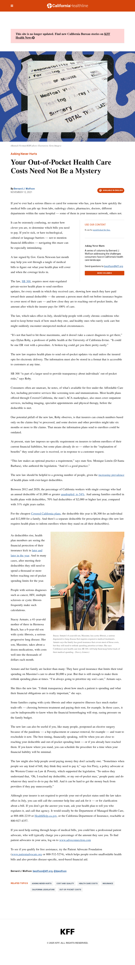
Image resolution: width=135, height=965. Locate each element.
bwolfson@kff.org (113, 266)
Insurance (108, 883)
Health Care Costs (88, 883)
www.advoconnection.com (75, 840)
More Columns (104, 273)
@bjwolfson (60, 871)
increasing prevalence (111, 475)
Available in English (113, 190)
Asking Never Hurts (95, 245)
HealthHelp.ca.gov (46, 816)
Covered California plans (46, 513)
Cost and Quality (65, 883)
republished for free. (101, 229)
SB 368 (26, 281)
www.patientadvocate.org (27, 854)
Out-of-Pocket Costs (70, 890)
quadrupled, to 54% (72, 494)
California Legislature (43, 890)
